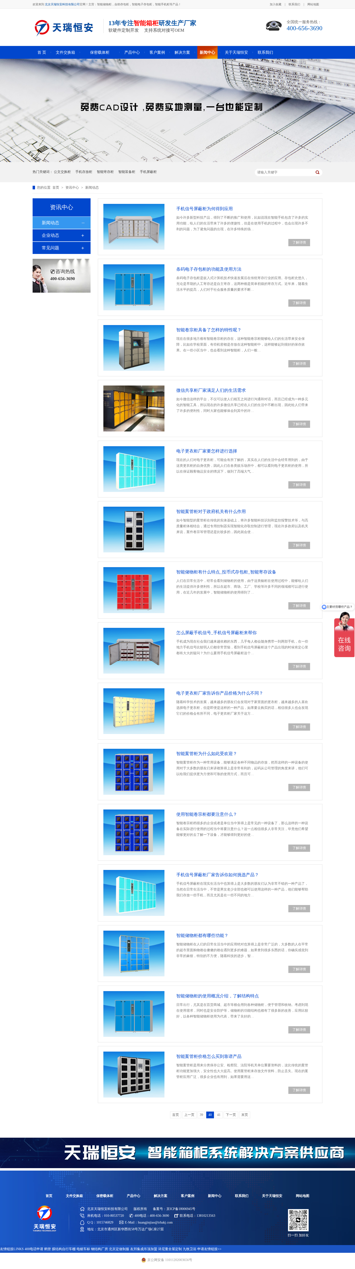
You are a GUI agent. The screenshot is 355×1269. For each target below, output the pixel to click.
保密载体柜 (99, 52)
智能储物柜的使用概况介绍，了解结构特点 (217, 996)
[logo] (63, 39)
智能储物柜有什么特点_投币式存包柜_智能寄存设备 (226, 572)
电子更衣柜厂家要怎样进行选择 (206, 451)
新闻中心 (207, 52)
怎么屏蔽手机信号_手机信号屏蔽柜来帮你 (216, 632)
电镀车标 (83, 1249)
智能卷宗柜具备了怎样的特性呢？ (208, 329)
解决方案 (182, 52)
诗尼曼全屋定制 (170, 1249)
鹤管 (47, 1249)
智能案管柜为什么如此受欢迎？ (206, 753)
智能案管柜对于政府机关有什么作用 (211, 511)
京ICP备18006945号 (180, 1209)
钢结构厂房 (99, 1249)
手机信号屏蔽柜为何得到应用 (204, 208)
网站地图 (313, 4)
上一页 (189, 1115)
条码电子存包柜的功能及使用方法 (208, 269)
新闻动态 (92, 187)
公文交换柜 (62, 172)
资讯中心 (72, 187)
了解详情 (299, 242)
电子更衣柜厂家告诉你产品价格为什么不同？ (219, 693)
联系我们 (294, 4)
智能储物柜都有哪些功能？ (202, 935)
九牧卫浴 (189, 1249)
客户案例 (157, 52)
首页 (56, 187)
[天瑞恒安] (45, 1230)
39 (201, 1115)
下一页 (231, 1115)
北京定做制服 (119, 1249)
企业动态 (50, 235)
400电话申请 (34, 1249)
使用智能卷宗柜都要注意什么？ (206, 814)
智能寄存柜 (105, 172)
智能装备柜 (126, 172)
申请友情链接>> (209, 1249)
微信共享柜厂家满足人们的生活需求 (211, 390)
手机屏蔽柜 (148, 172)
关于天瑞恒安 (236, 52)
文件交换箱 (65, 52)
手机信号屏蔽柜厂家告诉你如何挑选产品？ (217, 874)
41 (218, 1115)
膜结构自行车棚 (64, 1249)
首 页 (41, 52)
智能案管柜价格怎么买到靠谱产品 (208, 1056)
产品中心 (132, 52)
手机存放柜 (83, 172)
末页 (244, 1115)
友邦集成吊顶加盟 (143, 1249)
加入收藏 (275, 4)
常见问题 (50, 247)
